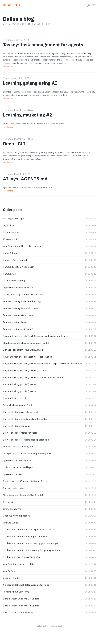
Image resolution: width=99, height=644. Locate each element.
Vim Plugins (9, 571)
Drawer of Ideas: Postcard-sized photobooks (26, 439)
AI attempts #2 (11, 239)
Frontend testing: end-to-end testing (22, 301)
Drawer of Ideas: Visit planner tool (20, 411)
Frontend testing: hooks (15, 322)
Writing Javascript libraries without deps (23, 294)
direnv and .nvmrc (12, 508)
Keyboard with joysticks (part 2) (19, 391)
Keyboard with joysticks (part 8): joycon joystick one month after (36, 335)
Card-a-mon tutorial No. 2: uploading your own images (30, 543)
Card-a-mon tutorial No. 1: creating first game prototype (31, 550)
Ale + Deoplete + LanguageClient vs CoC (23, 494)
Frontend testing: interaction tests (20, 308)
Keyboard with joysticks (15, 398)
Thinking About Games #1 (16, 591)
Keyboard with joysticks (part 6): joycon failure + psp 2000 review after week (42, 363)
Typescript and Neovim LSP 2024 (20, 287)
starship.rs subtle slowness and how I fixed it (26, 342)
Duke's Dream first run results (18, 612)
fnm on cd (8, 501)
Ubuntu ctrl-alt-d (11, 232)
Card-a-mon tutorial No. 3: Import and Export (26, 536)
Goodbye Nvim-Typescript (16, 515)
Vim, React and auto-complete (18, 564)
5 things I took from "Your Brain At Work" (23, 349)
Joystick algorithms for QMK (17, 405)
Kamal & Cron (10, 252)
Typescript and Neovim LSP (17, 460)
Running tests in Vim (13, 488)
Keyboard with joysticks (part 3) (19, 384)
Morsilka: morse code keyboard (19, 446)
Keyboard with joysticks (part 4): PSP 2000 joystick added (33, 377)
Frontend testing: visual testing (19, 315)
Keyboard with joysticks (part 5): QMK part (25, 370)
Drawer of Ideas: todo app (16, 425)
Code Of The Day (11, 577)
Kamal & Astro (10, 273)
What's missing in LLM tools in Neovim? (23, 246)
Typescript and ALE (13, 474)
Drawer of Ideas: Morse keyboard (20, 432)
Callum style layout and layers (18, 467)
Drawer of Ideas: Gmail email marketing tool (25, 418)
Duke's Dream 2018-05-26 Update (21, 598)
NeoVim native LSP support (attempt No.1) (25, 481)
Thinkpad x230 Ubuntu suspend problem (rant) (27, 453)
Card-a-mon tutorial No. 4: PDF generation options (28, 529)
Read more (8, 66)
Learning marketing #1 (14, 218)
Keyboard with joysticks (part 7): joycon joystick (27, 356)
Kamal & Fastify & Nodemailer (18, 266)
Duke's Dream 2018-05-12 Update (21, 605)
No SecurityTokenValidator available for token (26, 584)
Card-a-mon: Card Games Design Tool (22, 557)
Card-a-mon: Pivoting (14, 280)
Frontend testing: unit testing (18, 329)
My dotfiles (8, 225)
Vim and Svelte (10, 522)
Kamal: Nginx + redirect (15, 259)
